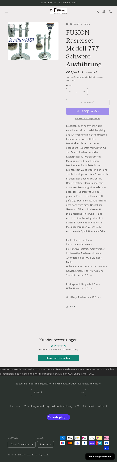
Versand (80, 77)
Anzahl (69, 85)
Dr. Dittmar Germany (23, 455)
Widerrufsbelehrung (62, 406)
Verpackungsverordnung (36, 406)
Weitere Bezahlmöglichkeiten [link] (87, 119)
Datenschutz (88, 406)
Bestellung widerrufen (100, 456)
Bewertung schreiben (58, 358)
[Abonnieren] (82, 392)
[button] (6, 11)
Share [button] (72, 306)
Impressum (15, 406)
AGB (77, 406)
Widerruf (102, 406)
